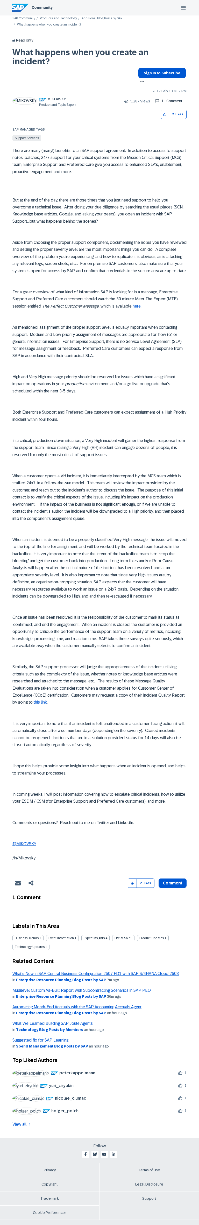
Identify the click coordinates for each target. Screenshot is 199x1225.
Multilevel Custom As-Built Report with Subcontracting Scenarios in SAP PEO (81, 990)
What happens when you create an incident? (80, 57)
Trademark (49, 1198)
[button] (165, 114)
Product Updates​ (151, 938)
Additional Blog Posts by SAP (102, 18)
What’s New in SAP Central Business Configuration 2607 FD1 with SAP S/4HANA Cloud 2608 (95, 973)
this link (40, 702)
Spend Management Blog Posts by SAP (52, 1046)
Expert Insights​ (94, 938)
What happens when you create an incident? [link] (49, 24)
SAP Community (23, 18)
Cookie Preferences (50, 1213)
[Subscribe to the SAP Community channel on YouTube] (104, 1154)
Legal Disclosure (149, 1184)
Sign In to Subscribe (162, 73)
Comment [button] (172, 883)
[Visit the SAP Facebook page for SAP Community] (85, 1154)
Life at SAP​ (122, 938)
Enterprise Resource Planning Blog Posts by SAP (61, 980)
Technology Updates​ (30, 947)
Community (42, 7)
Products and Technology (58, 18)
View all (19, 1124)
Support (149, 1198)
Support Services (27, 138)
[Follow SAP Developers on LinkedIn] (113, 1154)
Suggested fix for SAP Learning (40, 1040)
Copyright (49, 1184)
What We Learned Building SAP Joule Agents (52, 1023)
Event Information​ (61, 938)
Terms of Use (149, 1170)
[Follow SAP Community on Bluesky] (95, 1154)
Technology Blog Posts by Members (49, 1030)
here (137, 306)
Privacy (50, 1170)
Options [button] (141, 81)
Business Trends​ (27, 938)
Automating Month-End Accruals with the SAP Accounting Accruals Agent (76, 1007)
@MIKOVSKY (24, 844)
